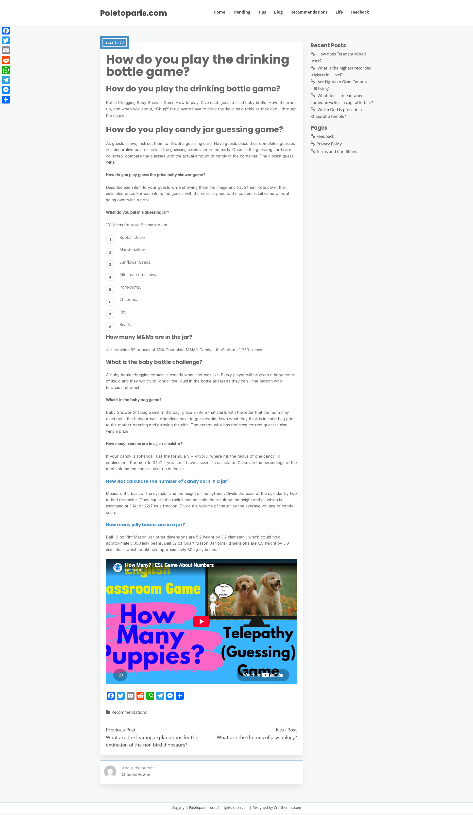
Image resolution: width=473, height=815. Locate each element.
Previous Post (120, 729)
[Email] (6, 50)
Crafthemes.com (287, 807)
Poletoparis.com (133, 13)
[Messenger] (6, 90)
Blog (278, 12)
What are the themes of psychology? (257, 737)
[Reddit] (6, 60)
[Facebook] (6, 30)
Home (219, 12)
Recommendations (309, 12)
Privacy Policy (329, 144)
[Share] (6, 99)
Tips (262, 12)
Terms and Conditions (337, 151)
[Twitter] (6, 40)
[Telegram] (6, 80)
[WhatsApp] (6, 70)
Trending (241, 12)
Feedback (360, 12)
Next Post (286, 729)
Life (339, 12)
